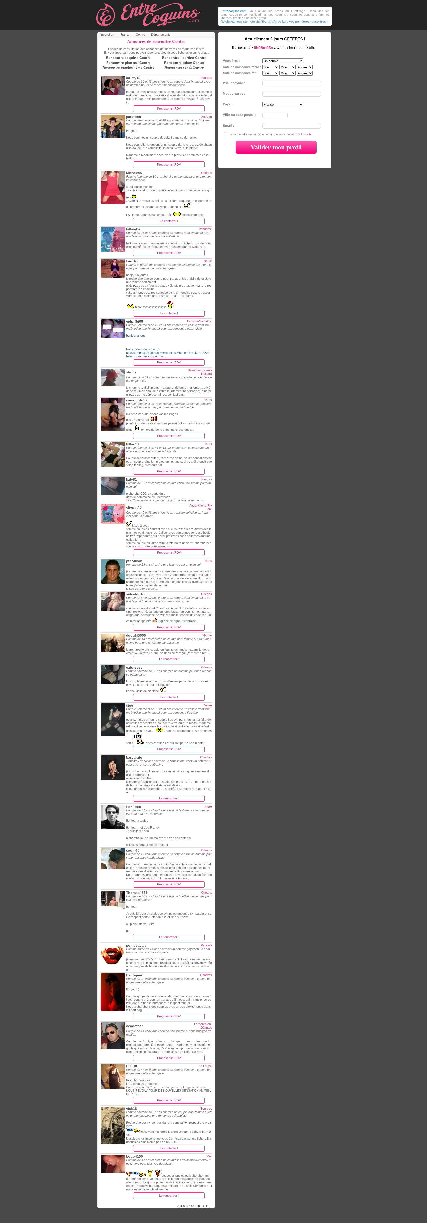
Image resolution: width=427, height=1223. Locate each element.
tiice (129, 705)
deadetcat (134, 1026)
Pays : (227, 104)
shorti (131, 372)
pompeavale (136, 945)
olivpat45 (134, 507)
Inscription (107, 34)
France (125, 34)
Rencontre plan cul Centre (128, 63)
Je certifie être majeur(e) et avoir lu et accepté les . (271, 134)
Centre (140, 34)
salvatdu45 (135, 594)
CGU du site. (303, 134)
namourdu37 (136, 400)
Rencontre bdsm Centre (184, 63)
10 (198, 1206)
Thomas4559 (137, 893)
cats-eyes (134, 667)
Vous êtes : (231, 61)
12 (207, 1206)
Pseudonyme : (234, 83)
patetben (133, 117)
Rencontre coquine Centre (128, 58)
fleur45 (132, 261)
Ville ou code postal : (239, 115)
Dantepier (134, 975)
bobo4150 (134, 1156)
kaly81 (131, 479)
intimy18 (133, 78)
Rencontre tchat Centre (184, 67)
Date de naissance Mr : (240, 73)
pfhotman (134, 561)
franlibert (133, 807)
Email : (228, 125)
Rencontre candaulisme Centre (128, 67)
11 (203, 1206)
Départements (160, 34)
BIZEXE (132, 1066)
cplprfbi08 (134, 321)
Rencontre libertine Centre (184, 58)
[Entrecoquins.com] (148, 28)
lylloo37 (132, 444)
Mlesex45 (134, 173)
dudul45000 (136, 635)
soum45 (132, 850)
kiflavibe (133, 229)
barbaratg (134, 757)
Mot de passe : (234, 93)
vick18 (131, 1108)
